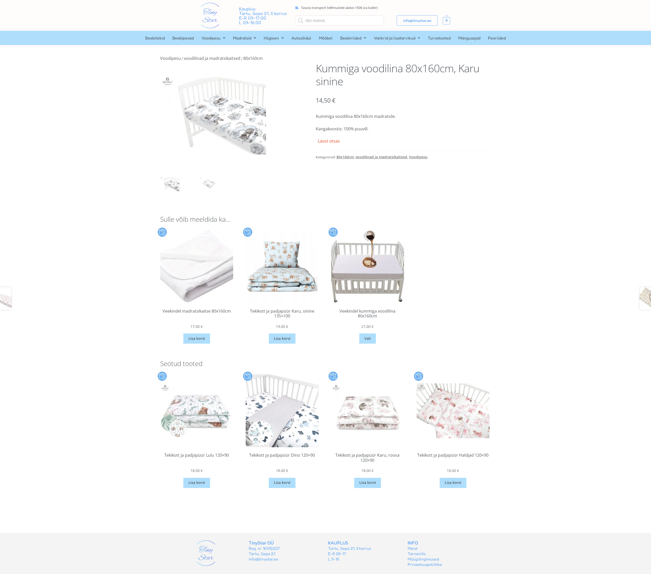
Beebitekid (155, 37)
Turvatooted (439, 37)
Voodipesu (210, 37)
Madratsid (242, 37)
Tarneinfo (417, 553)
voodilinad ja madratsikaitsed (212, 58)
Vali (367, 338)
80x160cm (253, 58)
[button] (213, 38)
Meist (413, 548)
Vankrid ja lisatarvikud (394, 37)
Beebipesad (183, 37)
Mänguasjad (469, 37)
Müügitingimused (423, 559)
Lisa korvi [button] (196, 338)
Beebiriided (350, 37)
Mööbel (326, 37)
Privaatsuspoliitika (425, 564)
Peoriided (497, 37)
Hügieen (271, 37)
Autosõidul (301, 37)
